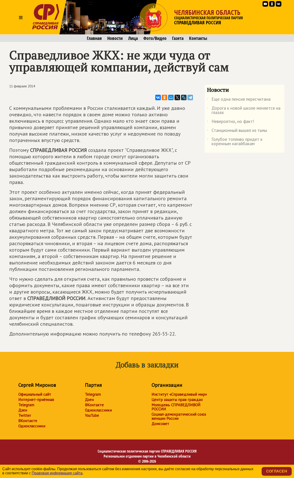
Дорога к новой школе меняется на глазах (243, 110)
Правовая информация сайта (57, 473)
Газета (178, 38)
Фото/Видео (155, 38)
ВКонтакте (27, 421)
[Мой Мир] (171, 97)
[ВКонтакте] (158, 97)
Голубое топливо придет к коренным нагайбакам (235, 141)
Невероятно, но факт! (230, 122)
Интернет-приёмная (36, 399)
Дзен (22, 410)
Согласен (276, 471)
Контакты (198, 38)
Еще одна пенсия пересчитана (239, 100)
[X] (177, 97)
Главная (94, 38)
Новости (115, 38)
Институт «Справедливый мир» (179, 394)
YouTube (92, 415)
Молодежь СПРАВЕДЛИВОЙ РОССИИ (176, 407)
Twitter (24, 415)
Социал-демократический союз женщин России (179, 416)
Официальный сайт (34, 394)
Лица (133, 38)
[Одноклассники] (164, 97)
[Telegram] (190, 97)
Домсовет (160, 424)
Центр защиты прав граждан (177, 399)
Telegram (26, 405)
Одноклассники (31, 426)
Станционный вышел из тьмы (237, 131)
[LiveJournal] (184, 97)
